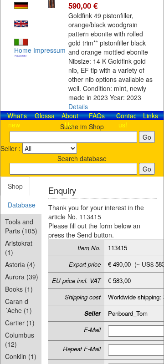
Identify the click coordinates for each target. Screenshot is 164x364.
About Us (70, 120)
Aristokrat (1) (18, 247)
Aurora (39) (21, 276)
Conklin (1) (20, 356)
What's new (17, 120)
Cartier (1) (20, 322)
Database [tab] (22, 204)
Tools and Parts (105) (21, 226)
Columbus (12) (19, 339)
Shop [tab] (15, 186)
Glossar (46, 115)
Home (22, 50)
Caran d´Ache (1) (18, 306)
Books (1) (19, 288)
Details (78, 106)
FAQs (97, 115)
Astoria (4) (20, 264)
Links (150, 115)
